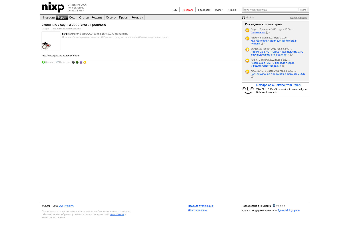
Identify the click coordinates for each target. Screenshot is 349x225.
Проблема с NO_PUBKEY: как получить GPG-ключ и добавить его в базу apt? (277, 53)
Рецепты (97, 17)
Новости (49, 17)
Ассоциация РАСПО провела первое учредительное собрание (272, 64)
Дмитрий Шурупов (289, 210)
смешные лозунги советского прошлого (74, 24)
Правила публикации (200, 205)
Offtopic (45, 29)
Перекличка (258, 32)
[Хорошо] (81, 62)
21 (269, 32)
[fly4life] (51, 49)
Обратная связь (197, 209)
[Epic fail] (73, 62)
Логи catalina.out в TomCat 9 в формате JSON (278, 73)
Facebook (204, 9)
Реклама (137, 17)
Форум (61, 17)
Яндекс (232, 9)
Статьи (84, 17)
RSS (174, 9)
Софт (73, 17)
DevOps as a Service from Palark (278, 85)
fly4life (66, 33)
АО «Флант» (66, 205)
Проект (124, 17)
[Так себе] (77, 62)
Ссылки (111, 17)
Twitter (218, 9)
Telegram (187, 9)
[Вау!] (84, 62)
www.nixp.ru (117, 214)
